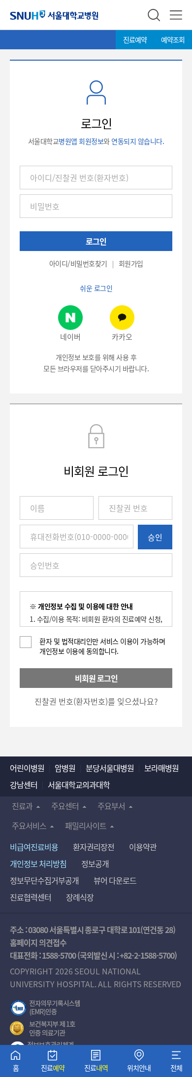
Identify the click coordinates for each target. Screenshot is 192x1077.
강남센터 (23, 784)
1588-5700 (59, 955)
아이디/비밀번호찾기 (78, 263)
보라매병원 (161, 768)
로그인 (96, 241)
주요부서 (111, 806)
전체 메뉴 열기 (176, 15)
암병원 (65, 768)
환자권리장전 (93, 847)
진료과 (22, 806)
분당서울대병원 (110, 768)
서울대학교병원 (54, 15)
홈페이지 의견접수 (38, 942)
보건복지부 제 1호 (42, 1029)
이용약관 (143, 847)
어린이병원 (27, 768)
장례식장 (80, 897)
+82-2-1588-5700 (147, 955)
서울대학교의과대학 (79, 784)
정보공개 (95, 863)
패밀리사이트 (85, 825)
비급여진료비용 (34, 847)
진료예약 (135, 39)
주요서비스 (29, 825)
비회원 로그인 (96, 678)
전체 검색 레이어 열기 (154, 15)
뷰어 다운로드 (115, 880)
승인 (155, 537)
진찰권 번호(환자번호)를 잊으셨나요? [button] (96, 701)
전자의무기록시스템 (45, 1008)
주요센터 (65, 806)
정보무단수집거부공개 (44, 880)
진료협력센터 (30, 897)
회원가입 (131, 263)
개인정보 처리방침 (38, 863)
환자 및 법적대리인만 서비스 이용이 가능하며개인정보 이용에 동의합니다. (102, 646)
